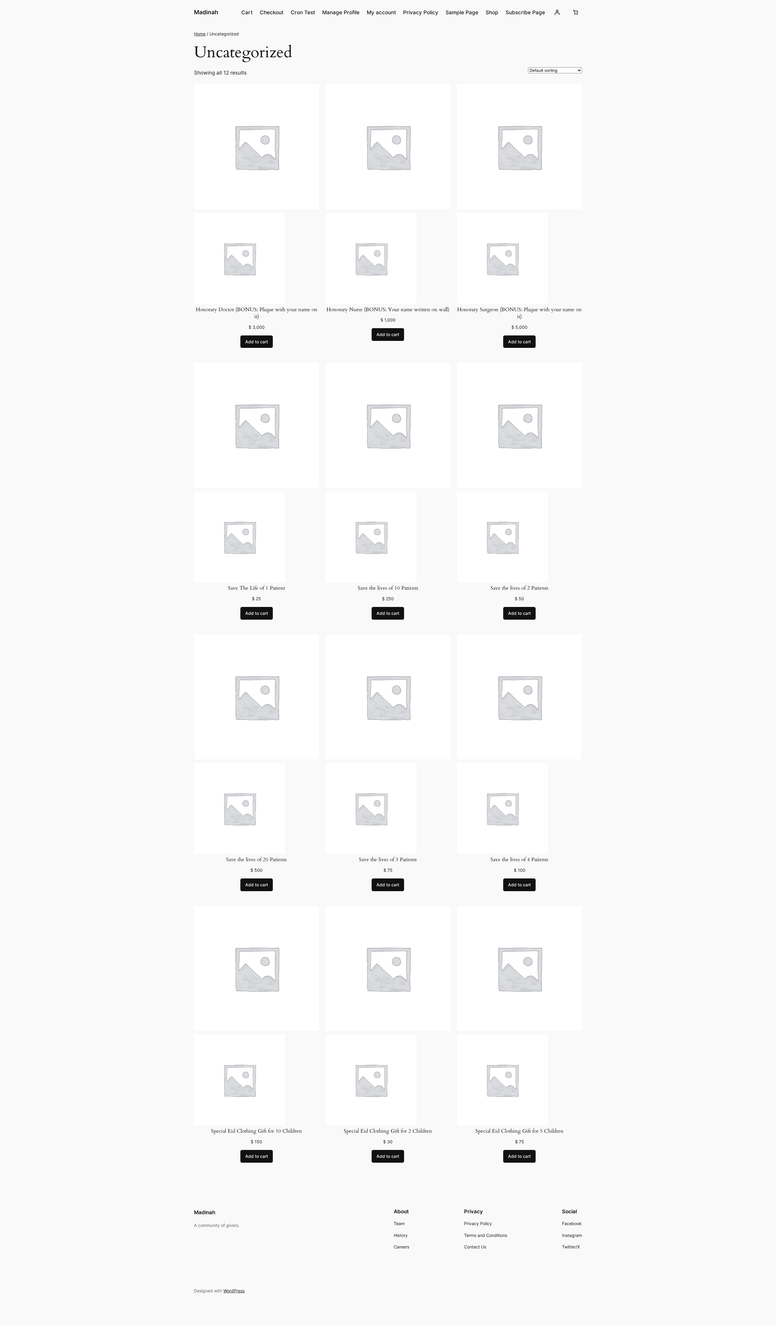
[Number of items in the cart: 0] (575, 12)
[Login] (557, 12)
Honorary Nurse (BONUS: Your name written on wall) (387, 309)
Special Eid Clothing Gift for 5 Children (519, 1131)
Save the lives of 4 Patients (519, 859)
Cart (247, 12)
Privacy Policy (420, 12)
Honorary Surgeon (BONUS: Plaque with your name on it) (519, 313)
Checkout (271, 12)
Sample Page (462, 12)
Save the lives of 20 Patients (256, 859)
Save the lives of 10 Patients (388, 588)
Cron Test (303, 12)
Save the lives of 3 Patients (388, 859)
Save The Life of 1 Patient (256, 588)
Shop (492, 12)
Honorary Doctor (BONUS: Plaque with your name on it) (256, 313)
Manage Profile (341, 12)
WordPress (234, 1290)
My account (381, 12)
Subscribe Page (525, 12)
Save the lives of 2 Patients (519, 588)
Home (200, 33)
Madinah (206, 12)
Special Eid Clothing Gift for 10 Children (256, 1131)
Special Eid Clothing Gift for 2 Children (388, 1131)
